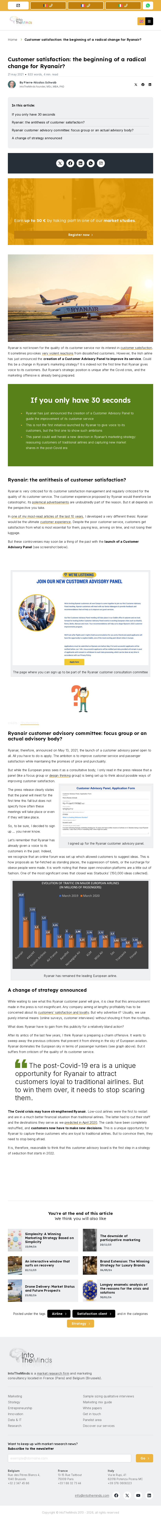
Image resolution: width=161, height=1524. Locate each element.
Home (13, 40)
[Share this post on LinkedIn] (80, 163)
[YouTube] (138, 1495)
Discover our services (99, 1426)
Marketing (15, 1396)
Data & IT (15, 1420)
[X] (127, 1495)
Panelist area (92, 1420)
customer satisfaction (136, 348)
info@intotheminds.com (92, 1495)
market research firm (53, 1373)
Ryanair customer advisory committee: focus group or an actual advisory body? (73, 130)
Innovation (15, 1414)
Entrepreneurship (20, 1408)
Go (143, 1458)
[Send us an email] (18, 5)
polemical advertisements (50, 502)
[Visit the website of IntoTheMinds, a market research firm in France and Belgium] (30, 1357)
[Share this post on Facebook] (70, 163)
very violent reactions (58, 353)
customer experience (55, 522)
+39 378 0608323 (120, 1483)
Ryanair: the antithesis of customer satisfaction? (48, 122)
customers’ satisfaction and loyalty (63, 1012)
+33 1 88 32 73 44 (69, 1483)
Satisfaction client (92, 1314)
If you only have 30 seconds (33, 114)
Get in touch (92, 1414)
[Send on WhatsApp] (91, 163)
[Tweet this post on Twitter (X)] (60, 163)
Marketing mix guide (97, 1402)
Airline (57, 1314)
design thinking (60, 775)
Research (14, 1426)
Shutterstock (29, 723)
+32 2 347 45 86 (18, 1483)
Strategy (79, 1323)
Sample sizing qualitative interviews (108, 1396)
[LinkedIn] (149, 1495)
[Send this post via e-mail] (101, 163)
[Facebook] (116, 1495)
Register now (79, 235)
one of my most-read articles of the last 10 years (47, 516)
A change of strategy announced (37, 138)
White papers (92, 1408)
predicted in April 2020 (81, 1122)
